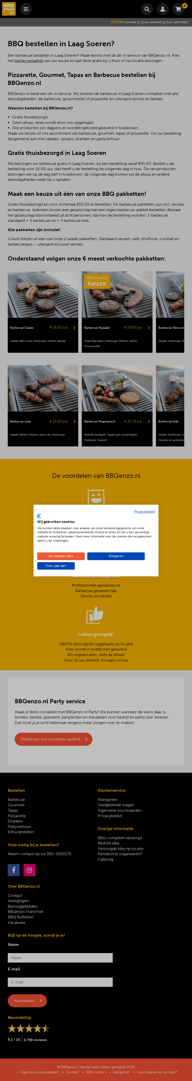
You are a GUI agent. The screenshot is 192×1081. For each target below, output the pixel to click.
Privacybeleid (144, 511)
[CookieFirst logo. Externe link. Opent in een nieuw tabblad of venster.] (39, 516)
